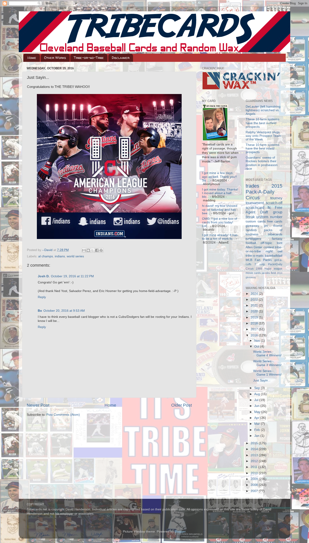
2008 (255, 485)
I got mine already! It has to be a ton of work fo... (220, 236)
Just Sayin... (262, 380)
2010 (255, 473)
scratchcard (255, 207)
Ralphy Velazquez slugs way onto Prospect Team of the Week (263, 135)
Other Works (55, 57)
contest (269, 247)
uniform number (269, 217)
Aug (257, 394)
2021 (255, 305)
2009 (255, 479)
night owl (274, 251)
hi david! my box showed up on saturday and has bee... (219, 209)
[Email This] (84, 250)
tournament (255, 203)
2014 (255, 449)
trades (252, 186)
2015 (255, 443)
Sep (257, 388)
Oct (257, 346)
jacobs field (269, 273)
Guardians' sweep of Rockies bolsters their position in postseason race (262, 163)
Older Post (181, 405)
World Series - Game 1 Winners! (267, 372)
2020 (255, 311)
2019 (255, 317)
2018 (255, 323)
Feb (257, 430)
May (257, 412)
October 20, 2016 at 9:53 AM (64, 310)
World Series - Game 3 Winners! (267, 363)
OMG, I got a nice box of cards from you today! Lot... (219, 222)
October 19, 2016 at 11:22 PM (72, 276)
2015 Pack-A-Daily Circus (264, 191)
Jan (257, 435)
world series (75, 256)
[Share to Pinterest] (101, 250)
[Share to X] (92, 250)
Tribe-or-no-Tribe (89, 57)
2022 (255, 299)
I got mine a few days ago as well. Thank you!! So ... (219, 176)
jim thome (273, 225)
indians (60, 256)
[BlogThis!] (88, 250)
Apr (257, 418)
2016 (255, 335)
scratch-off (274, 203)
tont (279, 243)
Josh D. (44, 276)
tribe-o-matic (255, 255)
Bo (40, 310)
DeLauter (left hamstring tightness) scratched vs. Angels (263, 110)
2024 (255, 293)
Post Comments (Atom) (63, 414)
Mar (257, 423)
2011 (254, 467)
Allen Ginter (254, 247)
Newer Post (38, 405)
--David (47, 250)
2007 (255, 491)
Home (32, 57)
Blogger (180, 531)
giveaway (252, 225)
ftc (269, 207)
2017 (255, 329)
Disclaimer (120, 57)
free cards (274, 221)
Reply (42, 297)
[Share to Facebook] (97, 250)
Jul (256, 400)
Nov (257, 340)
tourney (276, 198)
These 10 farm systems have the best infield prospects (262, 148)
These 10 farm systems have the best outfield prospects (262, 123)
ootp (262, 264)
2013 (255, 455)
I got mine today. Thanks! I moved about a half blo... (220, 193)
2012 (255, 461)
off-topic (266, 243)
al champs (45, 256)
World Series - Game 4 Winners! (267, 353)
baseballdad (273, 255)
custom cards (256, 221)
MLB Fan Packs (259, 260)
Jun (257, 406)
